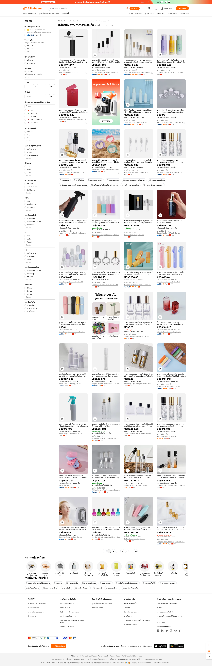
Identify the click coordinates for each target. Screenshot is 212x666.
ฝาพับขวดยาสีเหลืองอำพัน (131, 185)
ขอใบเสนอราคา (97, 608)
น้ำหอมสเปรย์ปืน (73, 583)
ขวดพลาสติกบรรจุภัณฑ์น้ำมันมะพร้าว (39, 583)
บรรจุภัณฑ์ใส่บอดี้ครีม (131, 588)
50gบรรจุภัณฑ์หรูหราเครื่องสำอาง (135, 180)
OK (51, 86)
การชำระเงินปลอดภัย (67, 603)
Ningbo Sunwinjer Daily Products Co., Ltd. (73, 172)
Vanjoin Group (64, 485)
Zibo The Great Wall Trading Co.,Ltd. (169, 332)
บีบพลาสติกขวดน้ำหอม (158, 180)
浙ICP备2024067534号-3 (162, 663)
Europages (138, 656)
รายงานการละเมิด (130, 624)
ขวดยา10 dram (106, 583)
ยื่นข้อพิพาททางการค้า (131, 612)
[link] (209, 645)
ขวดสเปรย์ (99, 588)
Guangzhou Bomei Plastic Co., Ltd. (168, 233)
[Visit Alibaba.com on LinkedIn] (162, 630)
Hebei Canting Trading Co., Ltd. (134, 539)
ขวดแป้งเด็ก (67, 588)
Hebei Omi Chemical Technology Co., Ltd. (171, 172)
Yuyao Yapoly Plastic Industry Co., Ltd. (72, 332)
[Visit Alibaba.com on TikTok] (180, 630)
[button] (127, 8)
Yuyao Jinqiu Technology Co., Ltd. (70, 383)
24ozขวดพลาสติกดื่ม (96, 180)
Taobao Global (115, 656)
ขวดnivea (59, 583)
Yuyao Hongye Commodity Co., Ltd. (71, 282)
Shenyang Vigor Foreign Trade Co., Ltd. (137, 383)
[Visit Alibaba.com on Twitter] (166, 630)
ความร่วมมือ (161, 622)
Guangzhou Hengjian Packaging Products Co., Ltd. (106, 235)
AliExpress (74, 656)
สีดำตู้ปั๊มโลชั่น (80, 180)
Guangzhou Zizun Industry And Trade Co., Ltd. (171, 485)
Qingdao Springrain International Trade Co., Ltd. (106, 72)
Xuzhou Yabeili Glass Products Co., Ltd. (105, 285)
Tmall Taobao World (95, 656)
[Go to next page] (140, 551)
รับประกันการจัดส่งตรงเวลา (69, 612)
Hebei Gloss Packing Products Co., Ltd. (72, 233)
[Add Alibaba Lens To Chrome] (58, 646)
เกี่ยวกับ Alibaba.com (35, 599)
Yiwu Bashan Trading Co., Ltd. (134, 235)
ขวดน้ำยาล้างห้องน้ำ (83, 588)
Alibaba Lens (35, 646)
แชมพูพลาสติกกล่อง (90, 583)
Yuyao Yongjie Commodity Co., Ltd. (71, 433)
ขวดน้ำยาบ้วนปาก (113, 588)
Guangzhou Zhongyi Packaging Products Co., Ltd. (106, 169)
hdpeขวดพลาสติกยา (51, 588)
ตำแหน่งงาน (32, 616)
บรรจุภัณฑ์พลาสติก (91, 21)
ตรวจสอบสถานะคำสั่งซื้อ (165, 612)
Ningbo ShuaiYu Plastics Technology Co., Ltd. (73, 119)
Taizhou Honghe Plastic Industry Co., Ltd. (106, 490)
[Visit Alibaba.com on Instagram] (171, 630)
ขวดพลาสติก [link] (105, 21)
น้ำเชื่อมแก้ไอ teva (33, 588)
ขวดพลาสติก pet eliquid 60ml (154, 185)
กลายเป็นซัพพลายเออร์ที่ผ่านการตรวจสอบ (169, 617)
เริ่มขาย (159, 608)
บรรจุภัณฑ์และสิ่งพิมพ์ (73, 21)
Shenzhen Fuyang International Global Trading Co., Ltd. (138, 72)
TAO (123, 656)
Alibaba (60, 21)
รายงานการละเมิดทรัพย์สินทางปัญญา (137, 620)
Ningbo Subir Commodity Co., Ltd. (168, 386)
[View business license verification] (126, 663)
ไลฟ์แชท (127, 608)
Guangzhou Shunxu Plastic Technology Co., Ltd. (138, 285)
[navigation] (40, 286)
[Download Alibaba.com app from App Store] (160, 646)
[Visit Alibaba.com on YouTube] (175, 630)
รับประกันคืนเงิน (65, 608)
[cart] (156, 9)
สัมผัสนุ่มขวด (65, 180)
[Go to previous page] (105, 551)
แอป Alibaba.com (146, 646)
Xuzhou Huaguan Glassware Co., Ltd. (136, 336)
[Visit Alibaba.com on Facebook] (158, 630)
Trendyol (129, 656)
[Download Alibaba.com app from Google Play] (176, 646)
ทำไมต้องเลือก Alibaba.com (37, 603)
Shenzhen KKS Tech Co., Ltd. (68, 72)
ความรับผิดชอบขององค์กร (36, 612)
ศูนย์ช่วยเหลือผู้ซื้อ (130, 603)
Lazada (106, 656)
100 (135, 551)
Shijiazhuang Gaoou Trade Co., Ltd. (136, 122)
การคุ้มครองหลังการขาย (68, 616)
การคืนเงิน (128, 616)
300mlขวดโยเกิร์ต (150, 583)
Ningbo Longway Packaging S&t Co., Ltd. (105, 383)
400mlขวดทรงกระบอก (168, 583)
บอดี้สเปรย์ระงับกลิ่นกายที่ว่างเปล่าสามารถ (105, 185)
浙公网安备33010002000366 (142, 663)
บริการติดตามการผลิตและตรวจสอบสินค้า (72, 621)
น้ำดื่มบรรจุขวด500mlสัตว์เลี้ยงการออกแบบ (74, 185)
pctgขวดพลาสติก (114, 180)
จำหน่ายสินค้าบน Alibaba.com (167, 603)
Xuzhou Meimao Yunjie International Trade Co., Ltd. (138, 433)
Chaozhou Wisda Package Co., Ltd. (136, 172)
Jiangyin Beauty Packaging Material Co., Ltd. (171, 542)
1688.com (83, 656)
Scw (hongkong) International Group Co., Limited (106, 537)
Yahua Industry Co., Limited (166, 436)
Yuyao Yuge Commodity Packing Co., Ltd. (171, 122)
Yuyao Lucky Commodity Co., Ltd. (168, 282)
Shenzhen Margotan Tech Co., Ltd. (70, 537)
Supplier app (114, 646)
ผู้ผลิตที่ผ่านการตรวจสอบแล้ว (102, 603)
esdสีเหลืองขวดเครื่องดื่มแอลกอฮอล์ (128, 583)
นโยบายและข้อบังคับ (67, 626)
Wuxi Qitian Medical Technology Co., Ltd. (105, 438)
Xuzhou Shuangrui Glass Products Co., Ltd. (138, 485)
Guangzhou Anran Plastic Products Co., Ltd (171, 72)
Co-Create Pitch (33, 608)
